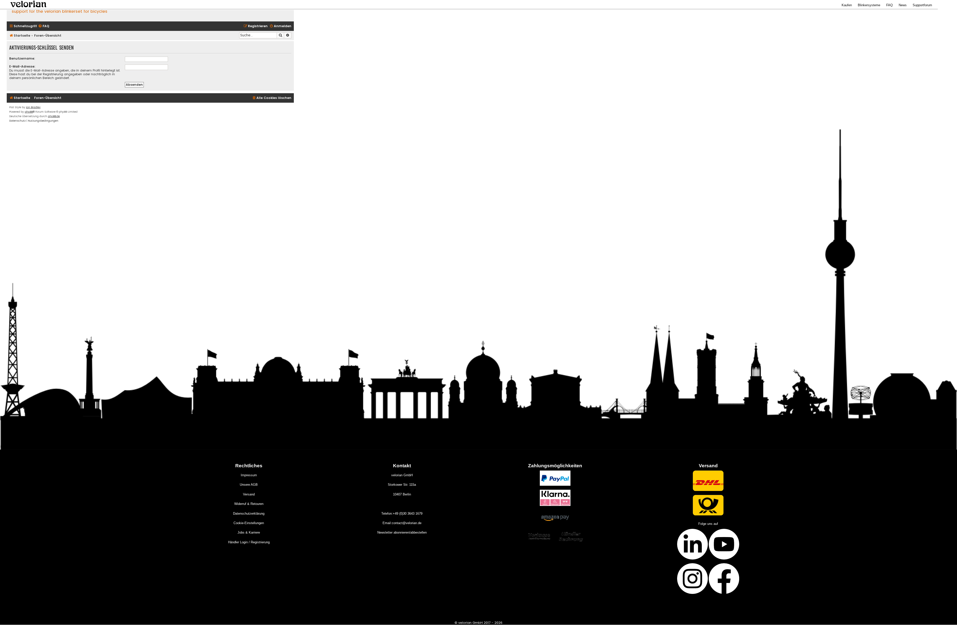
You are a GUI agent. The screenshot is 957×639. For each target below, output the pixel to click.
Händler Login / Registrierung (249, 542)
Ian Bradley (33, 107)
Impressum (249, 475)
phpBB (29, 112)
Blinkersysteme (869, 5)
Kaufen (847, 5)
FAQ (889, 5)
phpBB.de (54, 116)
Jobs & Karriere (249, 532)
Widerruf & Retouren (248, 504)
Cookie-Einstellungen (249, 523)
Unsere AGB (249, 484)
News (903, 5)
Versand (249, 494)
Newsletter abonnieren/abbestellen (402, 532)
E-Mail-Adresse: (22, 66)
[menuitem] (43, 26)
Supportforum (922, 5)
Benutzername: (22, 58)
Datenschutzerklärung (248, 513)
